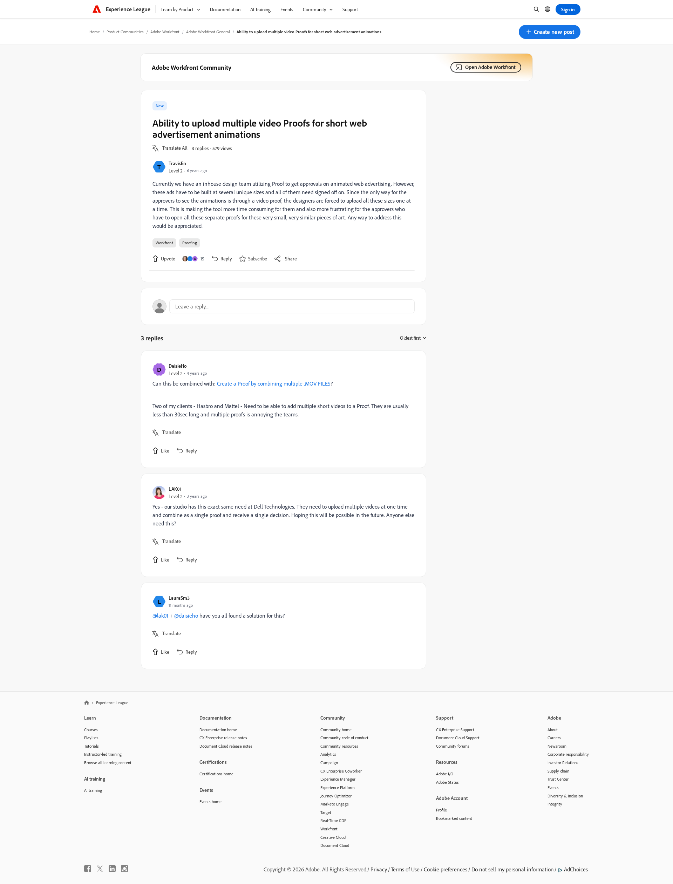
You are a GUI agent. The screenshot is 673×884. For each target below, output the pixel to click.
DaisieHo (178, 366)
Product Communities (125, 31)
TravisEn (177, 163)
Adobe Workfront (164, 31)
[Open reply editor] (283, 306)
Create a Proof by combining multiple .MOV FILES (274, 383)
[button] (549, 32)
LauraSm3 (179, 598)
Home (94, 31)
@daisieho (186, 615)
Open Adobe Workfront (490, 67)
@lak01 (160, 615)
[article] (282, 409)
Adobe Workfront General (208, 31)
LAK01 (175, 489)
